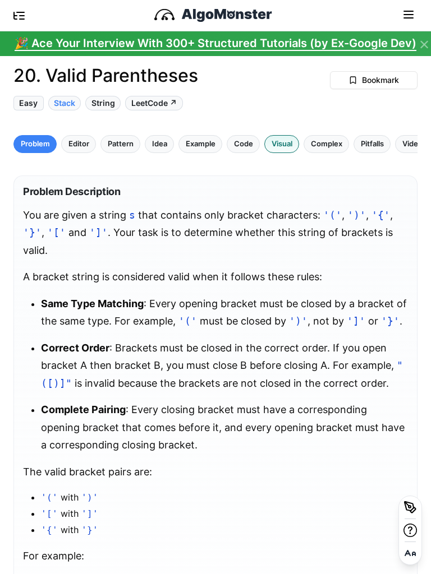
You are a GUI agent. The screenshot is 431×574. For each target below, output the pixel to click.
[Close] (424, 44)
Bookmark (380, 80)
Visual (282, 144)
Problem (35, 144)
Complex (326, 144)
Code (243, 144)
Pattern (121, 144)
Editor (78, 144)
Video (412, 144)
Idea (159, 144)
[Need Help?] (410, 530)
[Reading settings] (410, 553)
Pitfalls (372, 144)
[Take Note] (410, 507)
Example (201, 144)
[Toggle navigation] (408, 14)
